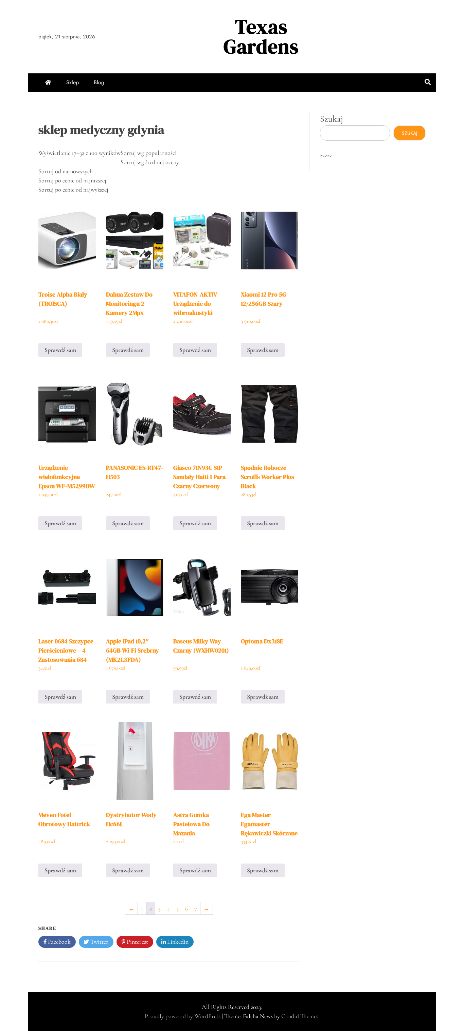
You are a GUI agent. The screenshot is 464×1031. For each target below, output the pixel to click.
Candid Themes (299, 1016)
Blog (99, 82)
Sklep (72, 82)
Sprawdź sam (60, 350)
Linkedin (177, 941)
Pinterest (136, 941)
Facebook (59, 941)
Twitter (98, 941)
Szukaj (331, 118)
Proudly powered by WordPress (183, 1016)
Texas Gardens (261, 36)
